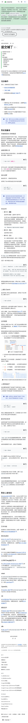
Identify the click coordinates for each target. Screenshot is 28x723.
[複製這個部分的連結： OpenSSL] (8, 587)
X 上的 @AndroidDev (6, 678)
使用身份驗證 (19, 146)
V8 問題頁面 (5, 599)
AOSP (2, 40)
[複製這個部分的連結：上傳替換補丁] (11, 384)
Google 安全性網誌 (5, 683)
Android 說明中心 (5, 696)
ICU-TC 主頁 (5, 539)
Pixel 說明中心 (4, 699)
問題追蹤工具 (4, 708)
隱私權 (23, 714)
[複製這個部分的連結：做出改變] (8, 175)
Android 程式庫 (4, 657)
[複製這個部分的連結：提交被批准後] (11, 478)
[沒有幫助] (13, 43)
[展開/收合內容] (11, 52)
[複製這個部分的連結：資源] (6, 100)
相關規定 (3, 660)
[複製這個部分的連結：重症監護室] (10, 536)
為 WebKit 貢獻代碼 (7, 622)
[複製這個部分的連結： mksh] (6, 574)
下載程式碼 (3, 662)
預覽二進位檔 (4, 664)
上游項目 (13, 122)
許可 (9, 113)
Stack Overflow (5, 706)
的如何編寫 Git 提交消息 (18, 283)
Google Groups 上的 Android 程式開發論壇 (11, 688)
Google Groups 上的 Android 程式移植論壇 (11, 690)
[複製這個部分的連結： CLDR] (6, 549)
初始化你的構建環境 (9, 87)
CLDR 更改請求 (11, 554)
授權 (19, 714)
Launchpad (9, 582)
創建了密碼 (16, 93)
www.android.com (5, 701)
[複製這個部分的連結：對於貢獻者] (11, 130)
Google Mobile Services (6, 704)
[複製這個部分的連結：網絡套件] (8, 608)
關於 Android (4, 714)
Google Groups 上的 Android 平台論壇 (10, 685)
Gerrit (19, 311)
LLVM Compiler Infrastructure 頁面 (11, 564)
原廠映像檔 (3, 667)
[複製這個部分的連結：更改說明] (8, 209)
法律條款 (15, 714)
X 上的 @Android (5, 676)
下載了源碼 (7, 90)
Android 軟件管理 (7, 496)
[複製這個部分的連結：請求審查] (8, 321)
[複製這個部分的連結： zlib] (4, 626)
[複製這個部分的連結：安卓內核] (8, 526)
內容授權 (20, 644)
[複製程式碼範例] (26, 160)
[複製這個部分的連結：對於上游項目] (13, 493)
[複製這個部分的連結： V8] (4, 596)
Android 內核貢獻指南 (9, 531)
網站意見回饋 (5, 716)
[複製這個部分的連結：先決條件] (9, 81)
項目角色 (10, 109)
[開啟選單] (2, 2)
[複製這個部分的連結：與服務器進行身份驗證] (17, 134)
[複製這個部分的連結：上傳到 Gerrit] (11, 290)
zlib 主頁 (4, 630)
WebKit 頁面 (5, 611)
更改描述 (9, 198)
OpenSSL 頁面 (6, 590)
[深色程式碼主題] (24, 160)
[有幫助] (11, 43)
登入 (25, 1)
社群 (10, 714)
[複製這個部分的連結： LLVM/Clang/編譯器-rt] (17, 560)
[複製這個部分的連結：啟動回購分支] (11, 150)
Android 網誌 (4, 680)
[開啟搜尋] (19, 2)
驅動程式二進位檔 (5, 669)
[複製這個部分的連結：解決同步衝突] (11, 419)
